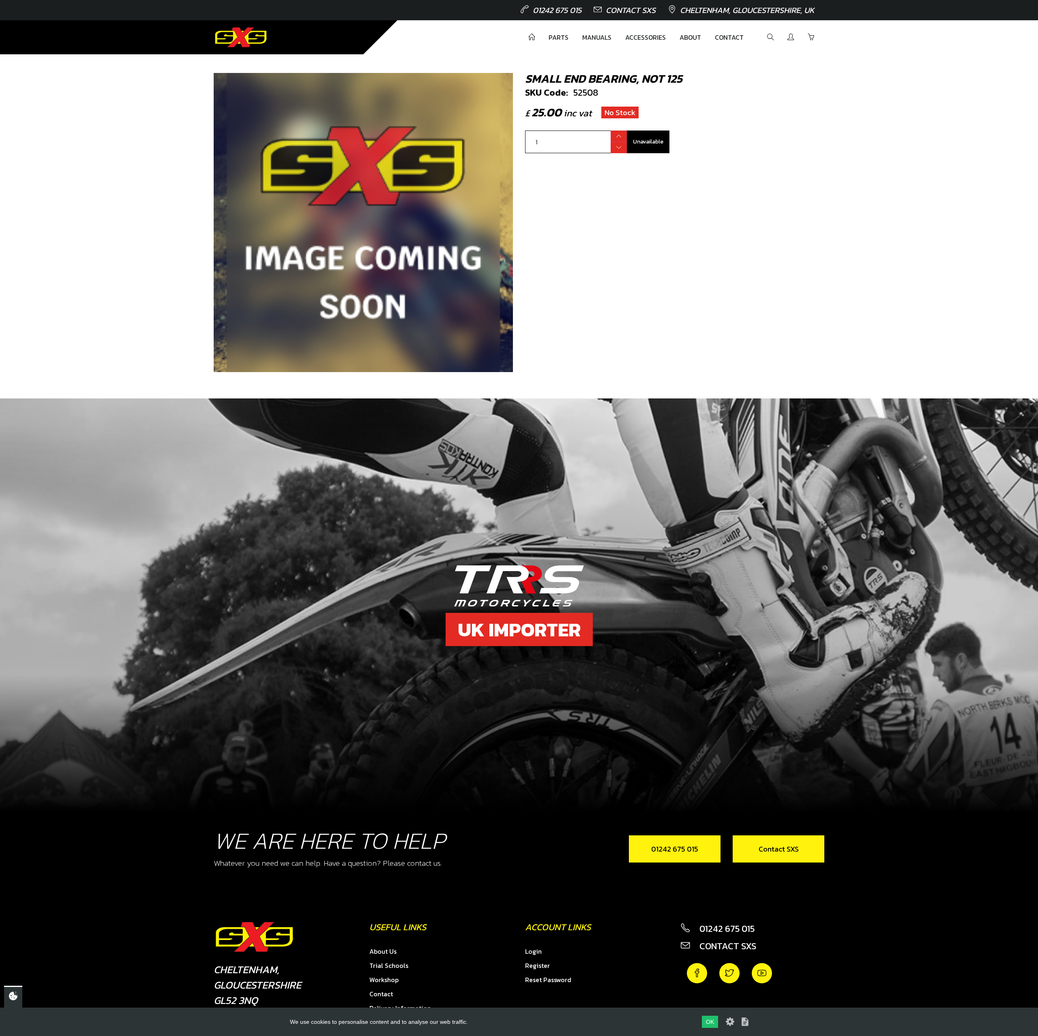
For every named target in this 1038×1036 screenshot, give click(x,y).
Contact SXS (631, 10)
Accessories (645, 37)
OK (710, 1022)
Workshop (384, 980)
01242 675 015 (557, 10)
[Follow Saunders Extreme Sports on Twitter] (729, 973)
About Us (383, 951)
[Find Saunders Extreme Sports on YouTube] (762, 973)
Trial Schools (388, 965)
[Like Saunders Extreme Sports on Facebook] (697, 973)
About (690, 37)
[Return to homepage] (241, 37)
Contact (729, 37)
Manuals (596, 37)
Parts (558, 37)
